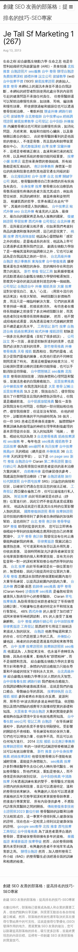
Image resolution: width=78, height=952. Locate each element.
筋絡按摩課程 (24, 331)
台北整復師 (33, 116)
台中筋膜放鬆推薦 (40, 401)
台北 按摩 (54, 176)
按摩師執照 (55, 691)
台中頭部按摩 (64, 621)
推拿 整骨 (10, 86)
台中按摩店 (60, 206)
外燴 (38, 286)
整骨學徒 (64, 521)
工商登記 (44, 326)
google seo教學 (29, 826)
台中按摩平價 (13, 81)
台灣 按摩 (49, 146)
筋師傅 (38, 586)
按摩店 (16, 161)
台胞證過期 (55, 476)
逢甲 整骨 (64, 586)
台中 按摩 (39, 176)
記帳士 (69, 386)
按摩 (38, 186)
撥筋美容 (49, 286)
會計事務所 (22, 261)
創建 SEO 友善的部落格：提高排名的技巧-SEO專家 (38, 12)
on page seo (59, 456)
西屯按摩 (65, 826)
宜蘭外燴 (64, 146)
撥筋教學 (61, 441)
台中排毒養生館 (14, 681)
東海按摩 (38, 261)
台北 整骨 (38, 521)
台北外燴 (27, 211)
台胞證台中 (25, 286)
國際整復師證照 (35, 511)
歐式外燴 (41, 331)
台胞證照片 (19, 71)
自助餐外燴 (32, 471)
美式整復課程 (31, 146)
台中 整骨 (49, 71)
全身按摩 (27, 186)
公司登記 (41, 121)
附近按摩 (20, 496)
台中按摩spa (52, 116)
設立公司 (45, 76)
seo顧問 (34, 446)
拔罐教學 (59, 76)
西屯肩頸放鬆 (25, 236)
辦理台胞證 (65, 71)
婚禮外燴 (30, 76)
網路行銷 (34, 681)
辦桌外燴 (51, 111)
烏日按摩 (51, 446)
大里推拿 (20, 711)
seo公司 (20, 721)
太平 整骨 (24, 536)
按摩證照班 (34, 646)
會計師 (51, 521)
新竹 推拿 (44, 751)
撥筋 (14, 696)
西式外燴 (35, 221)
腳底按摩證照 (45, 81)
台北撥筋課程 (21, 176)
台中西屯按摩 (31, 481)
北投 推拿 (50, 826)
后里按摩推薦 (64, 381)
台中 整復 (24, 621)
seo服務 (34, 71)
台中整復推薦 (56, 261)
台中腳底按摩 (13, 386)
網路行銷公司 (43, 621)
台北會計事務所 (63, 741)
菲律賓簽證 (45, 541)
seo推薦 (48, 441)
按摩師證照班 (54, 646)
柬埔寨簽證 (19, 841)
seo (17, 211)
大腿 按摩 (64, 286)
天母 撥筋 (24, 351)
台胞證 (8, 261)
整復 (13, 526)
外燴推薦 (53, 451)
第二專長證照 (54, 461)
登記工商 (46, 271)
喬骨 (51, 511)
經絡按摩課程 (21, 756)
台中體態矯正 (41, 371)
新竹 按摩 (59, 326)
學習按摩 (20, 221)
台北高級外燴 (61, 256)
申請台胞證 (36, 711)
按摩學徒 (35, 841)
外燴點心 (64, 636)
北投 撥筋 (43, 741)
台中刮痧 (56, 121)
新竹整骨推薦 (54, 346)
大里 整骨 (55, 386)
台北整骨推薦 (47, 436)
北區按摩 (9, 446)
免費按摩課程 (13, 76)
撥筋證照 (56, 331)
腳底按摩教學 (24, 121)
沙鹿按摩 (32, 591)
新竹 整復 (31, 271)
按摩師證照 (64, 511)
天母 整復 (10, 576)
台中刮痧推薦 (51, 776)
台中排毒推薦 (27, 831)
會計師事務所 (44, 166)
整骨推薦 (9, 351)
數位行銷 (32, 811)
